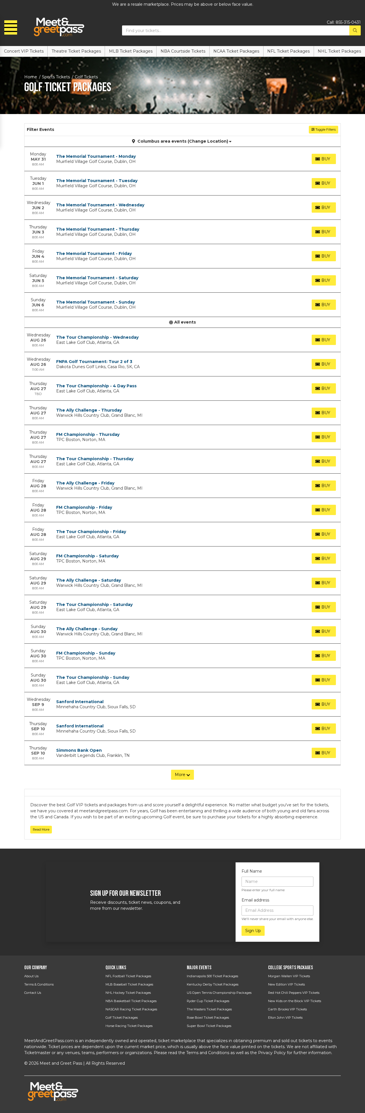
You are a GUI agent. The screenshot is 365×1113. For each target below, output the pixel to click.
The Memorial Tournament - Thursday (97, 229)
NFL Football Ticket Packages (128, 976)
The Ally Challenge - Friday (85, 483)
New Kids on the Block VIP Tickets (294, 1001)
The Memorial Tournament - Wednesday (100, 205)
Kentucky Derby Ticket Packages (212, 984)
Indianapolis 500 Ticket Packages (212, 976)
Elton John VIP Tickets (285, 1018)
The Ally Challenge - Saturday (88, 580)
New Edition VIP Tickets (286, 984)
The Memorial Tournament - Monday (96, 156)
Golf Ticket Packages (122, 1018)
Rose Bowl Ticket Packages (208, 1018)
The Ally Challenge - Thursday (89, 410)
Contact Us (32, 993)
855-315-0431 (348, 22)
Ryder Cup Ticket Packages (208, 1001)
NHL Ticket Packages (339, 51)
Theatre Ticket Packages (76, 51)
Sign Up (253, 930)
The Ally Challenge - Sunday (86, 628)
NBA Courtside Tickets (183, 51)
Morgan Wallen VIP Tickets (289, 976)
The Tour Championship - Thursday (94, 458)
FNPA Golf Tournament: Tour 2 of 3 (94, 361)
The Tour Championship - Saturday (94, 604)
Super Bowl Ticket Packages (209, 1026)
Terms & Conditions (39, 984)
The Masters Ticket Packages (209, 1009)
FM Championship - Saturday (87, 556)
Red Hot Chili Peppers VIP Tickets (293, 993)
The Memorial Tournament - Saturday (97, 277)
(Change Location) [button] (208, 141)
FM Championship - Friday (84, 507)
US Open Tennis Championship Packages (219, 993)
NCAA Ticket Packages (236, 51)
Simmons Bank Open (79, 750)
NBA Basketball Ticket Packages (131, 1001)
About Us (31, 976)
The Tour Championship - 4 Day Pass (96, 385)
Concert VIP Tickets (24, 51)
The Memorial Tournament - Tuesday (96, 180)
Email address (255, 900)
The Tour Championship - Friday (91, 531)
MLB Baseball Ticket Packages (129, 984)
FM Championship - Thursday (87, 434)
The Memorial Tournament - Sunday (95, 302)
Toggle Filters (325, 129)
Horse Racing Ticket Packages (129, 1026)
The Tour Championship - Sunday (92, 677)
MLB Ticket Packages (131, 51)
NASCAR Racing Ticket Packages (131, 1009)
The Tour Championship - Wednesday (97, 337)
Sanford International (80, 701)
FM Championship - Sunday (85, 653)
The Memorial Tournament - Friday (94, 253)
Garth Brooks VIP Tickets (287, 1009)
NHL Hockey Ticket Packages (128, 993)
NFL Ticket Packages (288, 51)
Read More (41, 829)
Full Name (252, 871)
